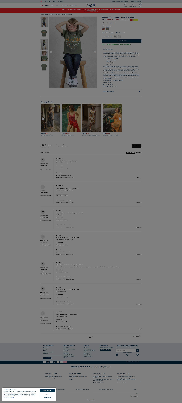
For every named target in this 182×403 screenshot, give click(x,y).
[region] (29, 394)
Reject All (47, 394)
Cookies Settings (47, 397)
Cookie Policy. (11, 397)
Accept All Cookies (47, 390)
